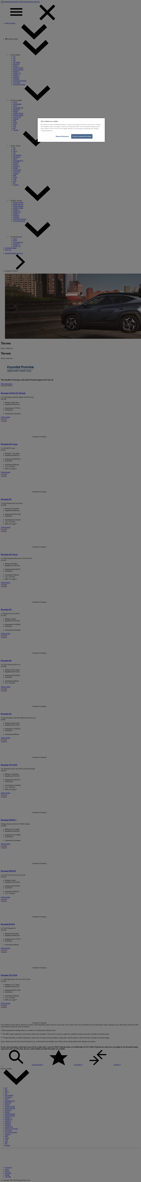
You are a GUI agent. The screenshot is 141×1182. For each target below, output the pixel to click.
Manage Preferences (62, 136)
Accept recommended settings (81, 136)
